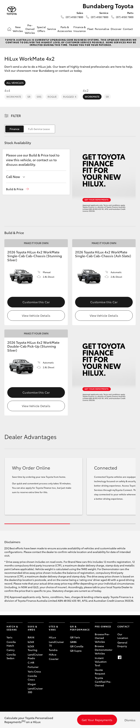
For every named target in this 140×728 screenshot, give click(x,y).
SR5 (39, 96)
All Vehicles (15, 83)
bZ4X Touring (32, 648)
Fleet (90, 29)
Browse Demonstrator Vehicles (103, 649)
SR (28, 96)
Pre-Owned (103, 626)
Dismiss (130, 720)
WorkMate (13, 96)
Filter (16, 115)
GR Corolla (76, 646)
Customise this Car (36, 302)
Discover (116, 29)
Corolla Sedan (11, 656)
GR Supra (75, 650)
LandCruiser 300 (35, 690)
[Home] (9, 29)
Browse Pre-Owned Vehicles (102, 637)
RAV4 (31, 637)
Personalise (102, 29)
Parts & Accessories (64, 28)
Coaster (54, 659)
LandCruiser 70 (56, 643)
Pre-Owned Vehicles (30, 29)
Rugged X (69, 96)
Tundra (53, 650)
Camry (11, 650)
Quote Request (100, 671)
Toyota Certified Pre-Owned (103, 681)
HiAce (52, 654)
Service (51, 29)
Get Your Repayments (97, 720)
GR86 (73, 642)
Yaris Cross (34, 671)
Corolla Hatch (11, 643)
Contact (128, 29)
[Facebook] (119, 657)
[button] (17, 189)
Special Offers (41, 28)
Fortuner (33, 667)
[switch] (29, 129)
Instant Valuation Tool (101, 661)
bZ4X (31, 642)
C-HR (31, 662)
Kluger (32, 684)
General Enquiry (122, 644)
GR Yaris (75, 637)
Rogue (52, 96)
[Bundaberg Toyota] (12, 10)
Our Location (122, 636)
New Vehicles (18, 28)
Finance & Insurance (79, 28)
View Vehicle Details (36, 315)
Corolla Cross (32, 677)
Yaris (9, 637)
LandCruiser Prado (35, 656)
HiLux (52, 637)
